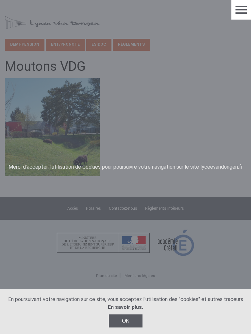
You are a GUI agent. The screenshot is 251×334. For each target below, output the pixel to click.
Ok (125, 321)
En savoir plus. (125, 307)
